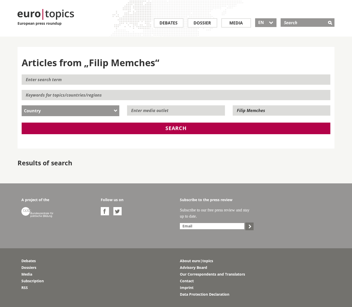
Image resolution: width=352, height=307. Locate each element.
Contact (187, 280)
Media (236, 23)
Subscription (32, 280)
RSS (24, 287)
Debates (169, 23)
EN (265, 22)
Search (176, 128)
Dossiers (28, 267)
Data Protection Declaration (204, 294)
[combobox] (70, 110)
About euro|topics (196, 260)
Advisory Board (193, 267)
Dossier (202, 23)
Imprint (187, 287)
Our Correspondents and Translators (212, 274)
